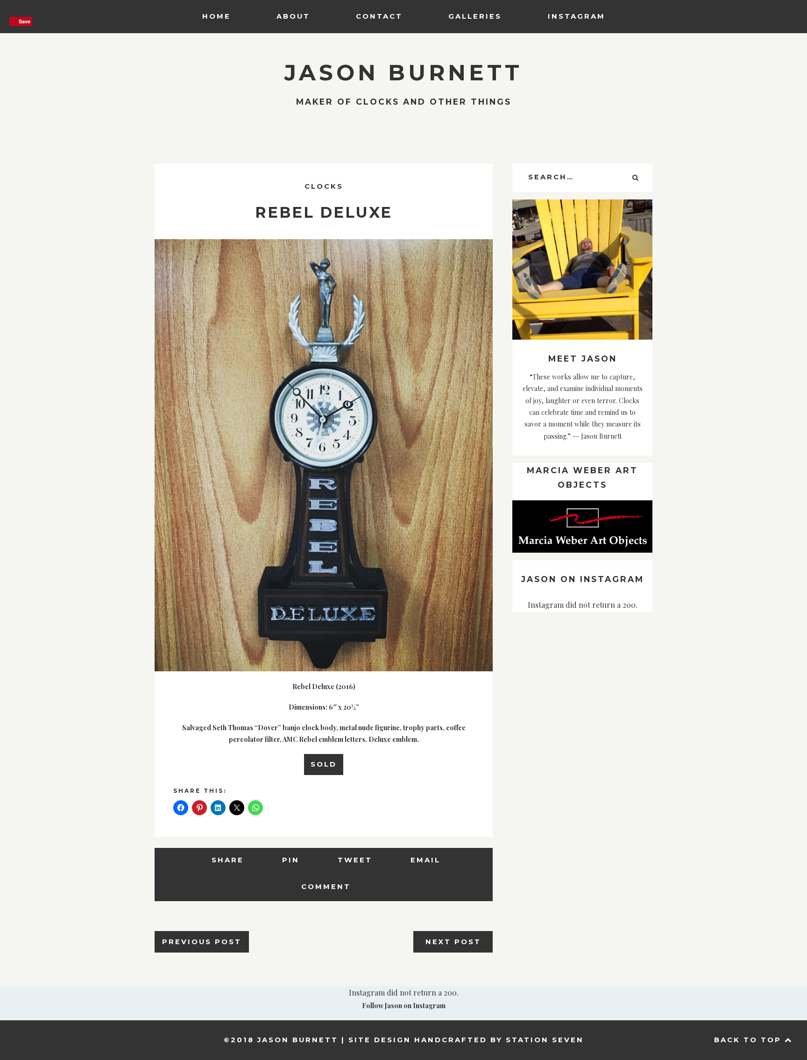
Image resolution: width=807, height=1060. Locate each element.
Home (216, 16)
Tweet (355, 860)
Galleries (475, 16)
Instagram (576, 16)
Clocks (323, 186)
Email (425, 860)
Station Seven (545, 1040)
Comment (326, 886)
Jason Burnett (403, 72)
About (293, 16)
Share (228, 860)
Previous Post (201, 942)
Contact (379, 16)
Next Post (453, 942)
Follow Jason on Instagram (404, 1005)
